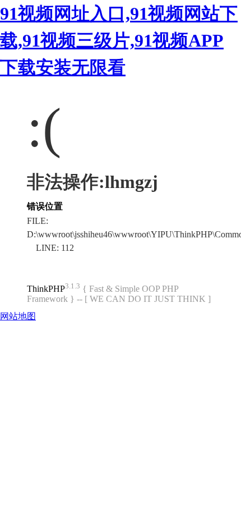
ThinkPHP (46, 288)
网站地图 (18, 316)
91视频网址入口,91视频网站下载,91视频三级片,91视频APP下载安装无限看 (119, 40)
